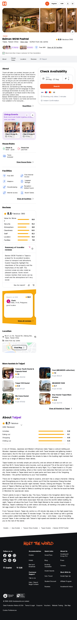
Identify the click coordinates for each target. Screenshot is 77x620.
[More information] (32, 248)
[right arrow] (32, 115)
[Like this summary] (29, 285)
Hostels (31, 555)
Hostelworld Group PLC (64, 555)
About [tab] (4, 59)
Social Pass (48, 555)
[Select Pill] (47, 4)
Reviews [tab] (34, 59)
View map (24, 42)
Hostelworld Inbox (66, 586)
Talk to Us (32, 578)
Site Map (68, 605)
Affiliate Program (65, 581)
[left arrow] (27, 115)
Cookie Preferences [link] (10, 610)
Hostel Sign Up (65, 576)
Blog (46, 560)
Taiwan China (13, 42)
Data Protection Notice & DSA (13, 605)
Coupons (39, 605)
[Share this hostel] (73, 32)
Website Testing (57, 605)
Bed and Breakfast (32, 565)
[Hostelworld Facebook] (4, 555)
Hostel (5, 36)
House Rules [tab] (13, 59)
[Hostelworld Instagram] (14, 555)
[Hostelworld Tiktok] (14, 560)
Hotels (31, 560)
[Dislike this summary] (34, 285)
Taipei (4, 42)
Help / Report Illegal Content (33, 583)
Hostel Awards (49, 571)
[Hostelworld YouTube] (4, 560)
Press (62, 560)
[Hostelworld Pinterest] (9, 560)
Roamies (47, 586)
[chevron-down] (21, 425)
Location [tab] (23, 59)
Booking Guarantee (48, 565)
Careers (63, 565)
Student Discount (50, 581)
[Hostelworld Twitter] (9, 555)
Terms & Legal (30, 605)
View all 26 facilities (54, 47)
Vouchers (47, 605)
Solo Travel (48, 576)
